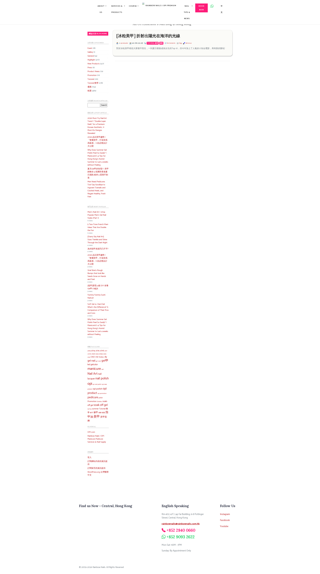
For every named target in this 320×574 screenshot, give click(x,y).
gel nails (98, 361)
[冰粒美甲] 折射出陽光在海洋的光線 (148, 35)
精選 (90, 91)
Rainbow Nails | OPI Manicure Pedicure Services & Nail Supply (97, 439)
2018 (89, 354)
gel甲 (105, 360)
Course (133, 6)
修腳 (100, 412)
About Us (101, 9)
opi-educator (124, 43)
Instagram (225, 514)
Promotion (92, 75)
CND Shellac (99, 357)
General (91, 56)
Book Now (201, 8)
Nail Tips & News (187, 12)
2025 (104, 354)
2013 (89, 350)
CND (93, 357)
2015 (98, 350)
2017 (105, 351)
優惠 (90, 87)
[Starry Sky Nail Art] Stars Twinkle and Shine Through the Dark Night (97, 239)
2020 (93, 354)
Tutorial (91, 79)
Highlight (91, 60)
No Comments (171, 43)
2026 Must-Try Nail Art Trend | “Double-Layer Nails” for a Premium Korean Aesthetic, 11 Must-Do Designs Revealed (97, 126)
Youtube (224, 526)
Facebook (225, 520)
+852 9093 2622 (180, 536)
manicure (94, 369)
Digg (180, 43)
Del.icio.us (189, 43)
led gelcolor (93, 364)
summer (95, 408)
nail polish (102, 378)
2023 (97, 354)
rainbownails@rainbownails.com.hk (181, 524)
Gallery (90, 52)
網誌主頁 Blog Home (98, 33)
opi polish (97, 389)
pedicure (93, 397)
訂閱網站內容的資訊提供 (98, 463)
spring (89, 409)
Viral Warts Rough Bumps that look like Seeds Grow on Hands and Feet (97, 275)
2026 (89, 357)
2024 (101, 354)
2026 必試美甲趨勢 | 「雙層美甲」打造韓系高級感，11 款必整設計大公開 (98, 141)
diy (105, 357)
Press (90, 67)
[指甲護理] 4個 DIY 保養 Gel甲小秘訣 (98, 287)
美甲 (97, 416)
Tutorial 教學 (93, 83)
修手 (91, 412)
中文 (222, 9)
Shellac (99, 401)
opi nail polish (96, 384)
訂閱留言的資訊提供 (97, 468)
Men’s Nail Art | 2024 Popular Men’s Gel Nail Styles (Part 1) (97, 215)
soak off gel (101, 405)
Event (90, 48)
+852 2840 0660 (180, 530)
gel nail (91, 361)
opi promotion (102, 393)
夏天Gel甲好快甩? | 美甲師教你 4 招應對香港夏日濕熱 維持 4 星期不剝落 (98, 173)
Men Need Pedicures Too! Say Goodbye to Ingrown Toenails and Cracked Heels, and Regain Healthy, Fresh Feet (97, 189)
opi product (97, 391)
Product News (94, 71)
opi (90, 384)
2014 (93, 350)
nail (102, 369)
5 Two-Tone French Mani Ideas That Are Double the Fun (98, 227)
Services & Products (116, 9)
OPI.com (91, 432)
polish (101, 397)
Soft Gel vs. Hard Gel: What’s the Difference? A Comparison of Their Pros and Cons (98, 308)
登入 (90, 457)
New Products (94, 63)
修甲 (96, 412)
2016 (102, 350)
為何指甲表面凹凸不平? (98, 249)
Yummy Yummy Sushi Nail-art (96, 296)
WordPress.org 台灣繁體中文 (98, 473)
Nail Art (93, 373)
